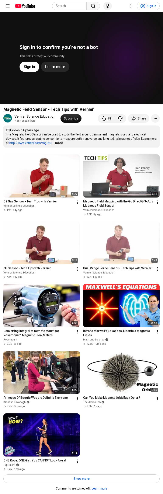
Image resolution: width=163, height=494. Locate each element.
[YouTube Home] (25, 6)
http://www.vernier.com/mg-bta (30, 143)
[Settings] (130, 6)
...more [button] (58, 143)
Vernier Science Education (34, 116)
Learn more (99, 488)
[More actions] (155, 118)
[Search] (93, 6)
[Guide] (7, 6)
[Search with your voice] (107, 6)
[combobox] (71, 6)
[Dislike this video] (120, 118)
